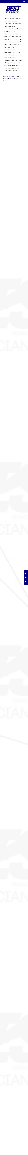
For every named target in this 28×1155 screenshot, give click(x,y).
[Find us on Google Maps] (26, 577)
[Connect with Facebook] (26, 573)
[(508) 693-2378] (26, 581)
